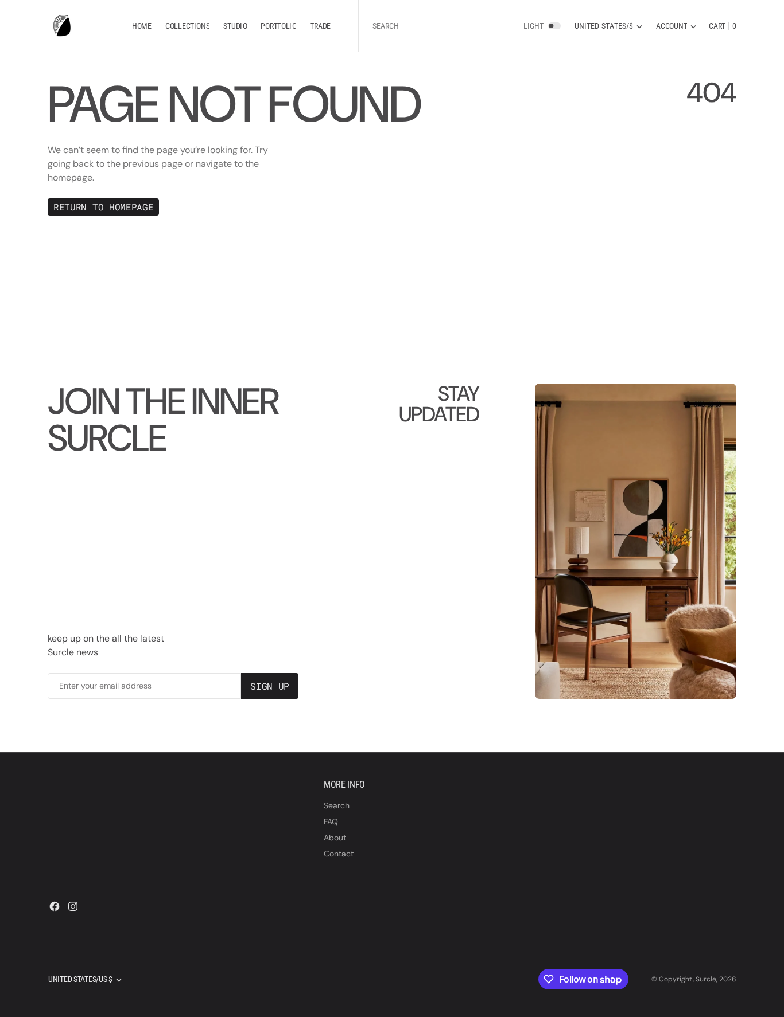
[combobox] (427, 26)
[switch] (554, 25)
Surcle (706, 979)
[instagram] (73, 906)
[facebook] (54, 906)
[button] (676, 26)
